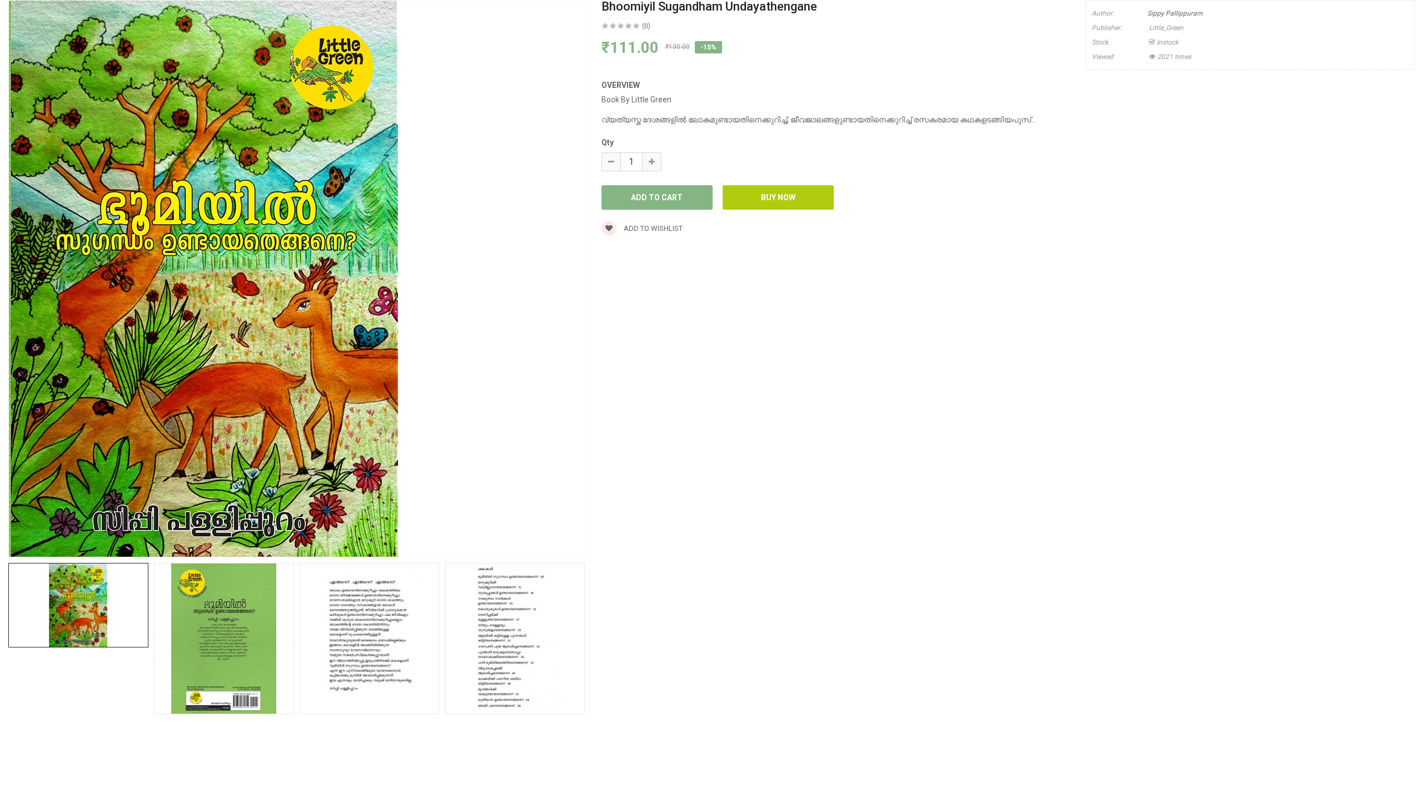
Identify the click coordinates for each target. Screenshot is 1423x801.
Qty (607, 142)
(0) (646, 26)
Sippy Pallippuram (1175, 13)
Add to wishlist (652, 228)
